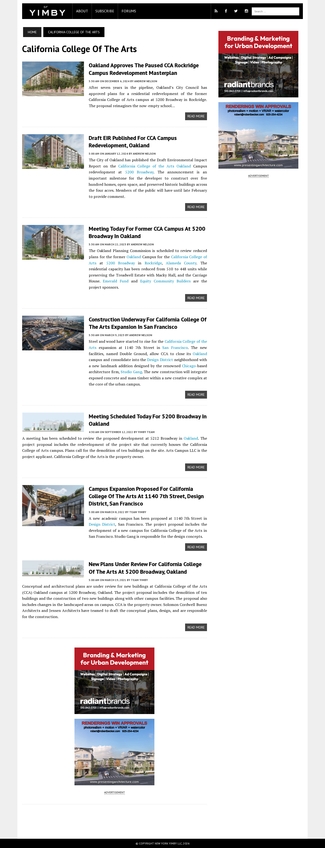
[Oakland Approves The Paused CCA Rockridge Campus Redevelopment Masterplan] (53, 93)
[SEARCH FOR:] (275, 11)
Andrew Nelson (145, 81)
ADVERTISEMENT (114, 792)
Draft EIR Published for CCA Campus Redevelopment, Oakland (133, 141)
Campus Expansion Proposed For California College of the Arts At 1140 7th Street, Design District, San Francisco (146, 496)
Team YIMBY (137, 512)
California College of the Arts (146, 166)
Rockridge (153, 263)
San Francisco (175, 347)
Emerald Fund (115, 281)
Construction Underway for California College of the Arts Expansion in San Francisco (148, 323)
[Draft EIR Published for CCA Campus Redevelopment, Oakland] (53, 165)
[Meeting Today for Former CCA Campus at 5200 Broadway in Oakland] (53, 256)
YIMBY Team (146, 432)
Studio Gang (131, 371)
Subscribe (104, 11)
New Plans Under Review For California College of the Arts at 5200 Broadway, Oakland (145, 567)
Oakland (184, 166)
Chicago (189, 365)
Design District (160, 359)
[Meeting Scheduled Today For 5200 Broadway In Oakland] (53, 428)
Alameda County (181, 263)
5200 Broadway (139, 172)
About (82, 11)
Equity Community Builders (165, 281)
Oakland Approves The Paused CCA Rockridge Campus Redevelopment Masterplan (144, 69)
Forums (129, 11)
